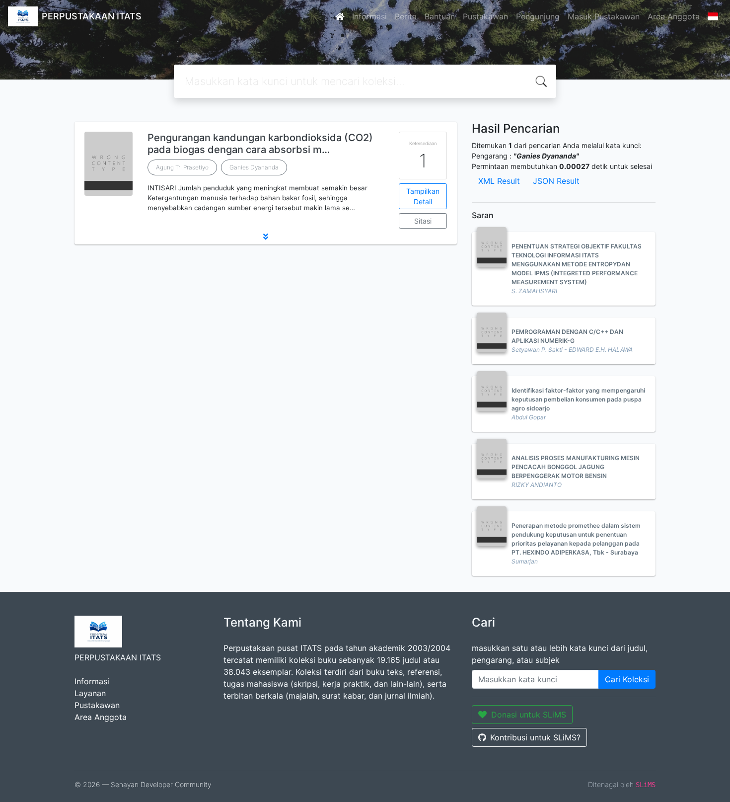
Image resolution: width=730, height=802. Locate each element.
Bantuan (440, 16)
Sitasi (423, 221)
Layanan (90, 693)
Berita (406, 16)
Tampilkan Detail (422, 196)
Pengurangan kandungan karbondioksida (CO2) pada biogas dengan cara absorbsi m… (260, 144)
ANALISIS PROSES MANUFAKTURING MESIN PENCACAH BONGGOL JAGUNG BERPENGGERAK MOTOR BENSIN (575, 467)
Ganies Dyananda (254, 167)
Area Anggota (674, 16)
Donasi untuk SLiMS (528, 715)
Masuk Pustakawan (604, 16)
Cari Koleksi (627, 679)
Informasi (369, 16)
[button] (265, 236)
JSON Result (556, 181)
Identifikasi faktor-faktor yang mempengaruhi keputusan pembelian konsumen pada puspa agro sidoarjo (578, 399)
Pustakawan (485, 16)
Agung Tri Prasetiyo (182, 167)
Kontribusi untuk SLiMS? (535, 737)
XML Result (499, 181)
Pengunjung (538, 16)
